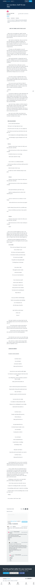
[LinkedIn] (28, 578)
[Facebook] (30, 578)
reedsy (6, 1)
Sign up (26, 1)
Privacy (9, 580)
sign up (12, 521)
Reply (8, 529)
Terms (6, 580)
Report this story (9, 511)
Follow (8, 16)
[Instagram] (27, 578)
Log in (30, 1)
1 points (11, 526)
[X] (25, 578)
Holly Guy (14, 526)
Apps (12, 1)
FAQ (3, 580)
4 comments (25, 13)
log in (15, 521)
